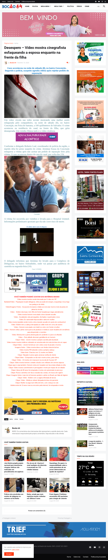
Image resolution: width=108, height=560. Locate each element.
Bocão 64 (16, 428)
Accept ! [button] (9, 554)
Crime (87, 6)
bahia (16, 43)
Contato (17, 1)
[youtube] (99, 1)
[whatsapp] (105, 1)
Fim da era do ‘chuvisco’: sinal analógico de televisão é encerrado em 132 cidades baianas (37, 466)
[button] (99, 6)
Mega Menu (45, 6)
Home (4, 1)
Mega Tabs (58, 6)
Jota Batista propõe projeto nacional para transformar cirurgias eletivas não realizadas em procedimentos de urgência (13, 467)
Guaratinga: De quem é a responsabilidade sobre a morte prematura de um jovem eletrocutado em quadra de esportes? (58, 467)
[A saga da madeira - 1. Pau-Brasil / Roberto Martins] (82, 443)
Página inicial (8, 43)
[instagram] (102, 1)
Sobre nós (10, 1)
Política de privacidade (28, 1)
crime (16, 419)
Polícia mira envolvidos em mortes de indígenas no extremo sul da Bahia (13, 496)
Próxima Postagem (64, 518)
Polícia (35, 6)
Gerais (21, 419)
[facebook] (95, 1)
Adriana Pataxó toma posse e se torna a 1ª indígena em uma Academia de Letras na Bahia (96, 413)
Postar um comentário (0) (36, 511)
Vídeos (79, 6)
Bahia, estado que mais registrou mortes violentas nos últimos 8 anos (36, 496)
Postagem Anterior (9, 518)
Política (70, 6)
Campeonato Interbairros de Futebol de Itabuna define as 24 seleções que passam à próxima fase (96, 429)
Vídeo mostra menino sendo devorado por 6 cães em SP (36, 299)
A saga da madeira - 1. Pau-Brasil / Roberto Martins (96, 443)
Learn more (15, 549)
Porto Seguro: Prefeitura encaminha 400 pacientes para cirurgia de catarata (58, 496)
